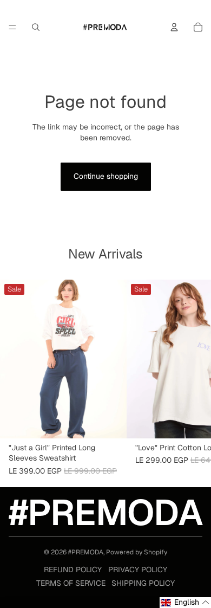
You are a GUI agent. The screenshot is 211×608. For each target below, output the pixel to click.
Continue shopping (106, 176)
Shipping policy (143, 583)
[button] (185, 602)
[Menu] (12, 27)
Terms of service (71, 583)
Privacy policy (137, 569)
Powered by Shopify (136, 552)
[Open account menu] (174, 27)
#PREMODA (85, 552)
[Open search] (36, 27)
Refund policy (73, 569)
